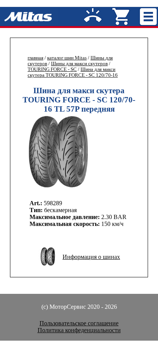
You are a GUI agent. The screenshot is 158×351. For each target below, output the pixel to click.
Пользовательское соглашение (79, 323)
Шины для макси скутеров (79, 63)
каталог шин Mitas (67, 58)
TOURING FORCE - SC (52, 69)
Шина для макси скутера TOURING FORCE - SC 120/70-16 (73, 72)
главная (35, 58)
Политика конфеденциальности (79, 330)
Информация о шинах (91, 257)
